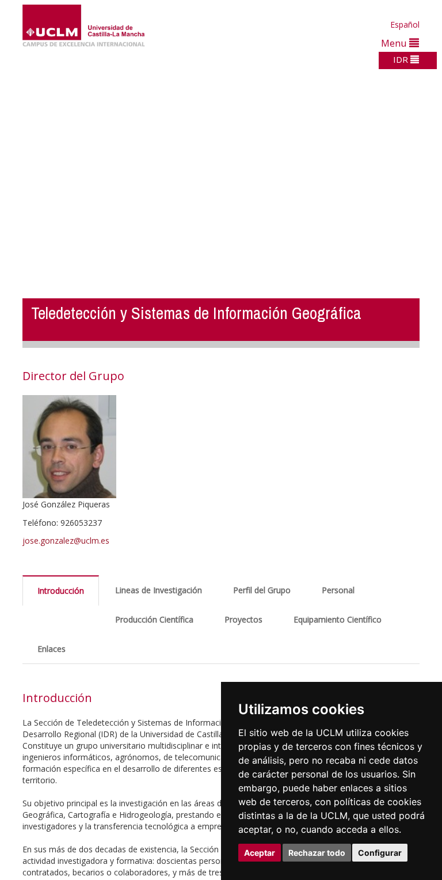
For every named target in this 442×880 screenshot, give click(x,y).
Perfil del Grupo (262, 590)
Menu (395, 43)
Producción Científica (154, 619)
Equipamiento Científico (338, 619)
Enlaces (51, 648)
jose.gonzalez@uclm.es (65, 540)
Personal (338, 590)
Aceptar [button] (259, 853)
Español (405, 24)
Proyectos (243, 619)
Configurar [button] (380, 853)
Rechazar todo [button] (316, 853)
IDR (401, 59)
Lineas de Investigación (158, 590)
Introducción (60, 590)
